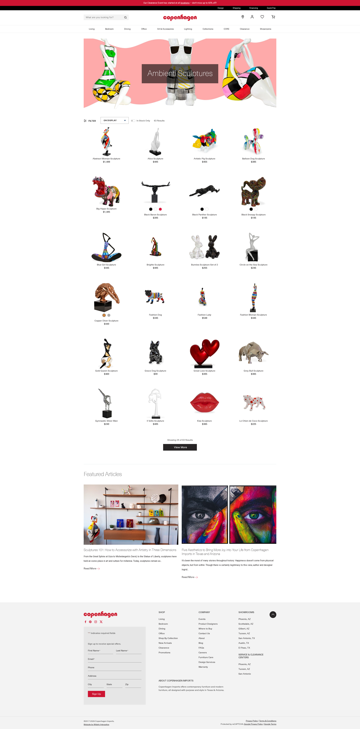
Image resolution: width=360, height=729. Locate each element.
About (202, 638)
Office (144, 29)
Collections (208, 29)
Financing (253, 8)
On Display (110, 120)
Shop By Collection (168, 638)
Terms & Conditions (267, 721)
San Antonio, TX (246, 638)
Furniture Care (206, 657)
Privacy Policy (252, 721)
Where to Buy (205, 628)
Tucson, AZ (244, 633)
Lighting (188, 29)
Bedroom (109, 29)
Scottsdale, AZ (245, 624)
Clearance (244, 29)
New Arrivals (165, 643)
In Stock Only (143, 120)
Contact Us (204, 633)
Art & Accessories (165, 29)
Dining (127, 29)
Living (92, 29)
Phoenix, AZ (244, 619)
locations (185, 3)
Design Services (207, 662)
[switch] (133, 121)
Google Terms (270, 724)
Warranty (203, 667)
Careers (203, 652)
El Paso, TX (244, 648)
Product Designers (208, 624)
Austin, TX (243, 643)
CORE (226, 29)
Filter (92, 120)
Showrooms (265, 29)
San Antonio (244, 674)
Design (221, 8)
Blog (201, 643)
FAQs (201, 648)
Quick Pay (271, 8)
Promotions (164, 652)
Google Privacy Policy (253, 724)
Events (202, 619)
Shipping (236, 8)
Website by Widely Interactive (96, 724)
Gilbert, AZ (243, 628)
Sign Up (96, 694)
